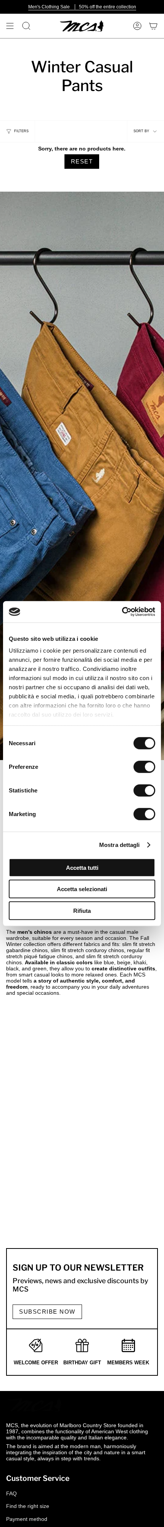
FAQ (11, 1493)
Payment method (26, 1519)
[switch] (144, 766)
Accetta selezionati (82, 889)
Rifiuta (82, 910)
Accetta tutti (82, 867)
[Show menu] (10, 26)
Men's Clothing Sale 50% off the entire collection (82, 7)
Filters (21, 131)
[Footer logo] (34, 1404)
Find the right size (27, 1506)
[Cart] (153, 26)
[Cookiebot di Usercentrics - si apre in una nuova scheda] (121, 612)
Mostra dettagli (119, 845)
